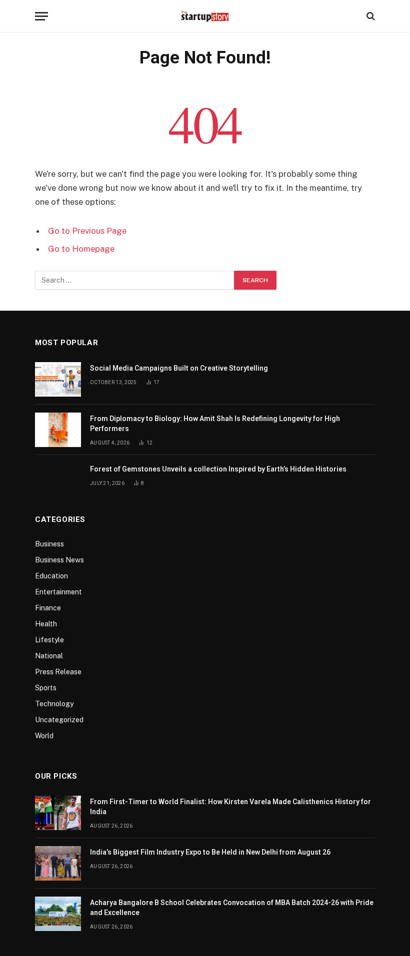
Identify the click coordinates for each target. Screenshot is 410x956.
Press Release (58, 672)
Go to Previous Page (87, 231)
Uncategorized (59, 720)
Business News (59, 560)
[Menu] (41, 16)
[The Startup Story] (205, 16)
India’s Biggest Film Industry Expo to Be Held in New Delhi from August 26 (210, 852)
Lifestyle (49, 640)
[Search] (369, 16)
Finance (48, 608)
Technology (54, 704)
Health (46, 624)
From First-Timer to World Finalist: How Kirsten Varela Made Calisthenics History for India (230, 807)
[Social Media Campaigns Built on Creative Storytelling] (58, 379)
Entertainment (58, 592)
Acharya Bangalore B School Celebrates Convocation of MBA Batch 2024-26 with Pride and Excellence (232, 908)
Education (51, 576)
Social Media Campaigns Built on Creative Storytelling (179, 368)
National (49, 656)
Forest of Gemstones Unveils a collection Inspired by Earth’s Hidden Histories (218, 469)
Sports (45, 688)
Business (49, 544)
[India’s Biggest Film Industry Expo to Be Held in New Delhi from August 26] (58, 863)
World (44, 736)
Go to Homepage (81, 249)
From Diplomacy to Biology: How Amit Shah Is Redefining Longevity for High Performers (215, 424)
